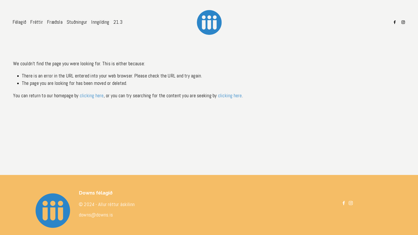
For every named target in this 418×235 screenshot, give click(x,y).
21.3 (118, 22)
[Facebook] (395, 22)
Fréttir (36, 22)
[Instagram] (403, 22)
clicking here (92, 95)
